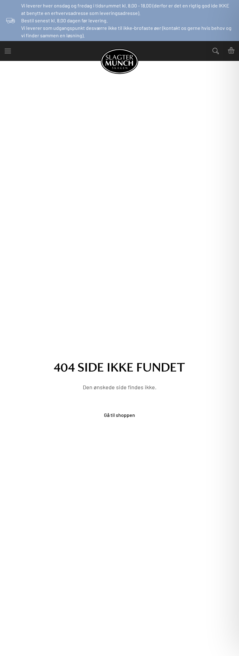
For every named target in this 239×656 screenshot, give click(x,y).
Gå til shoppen (119, 415)
